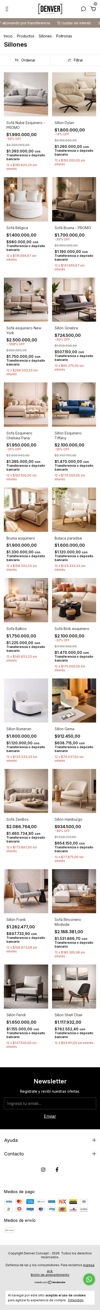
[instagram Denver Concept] (43, 1169)
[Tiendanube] (50, 1282)
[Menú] (8, 9)
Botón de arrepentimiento (50, 1275)
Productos (25, 36)
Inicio (8, 36)
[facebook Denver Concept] (57, 1169)
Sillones (46, 36)
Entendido (76, 1300)
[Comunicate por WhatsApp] (89, 1279)
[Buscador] (83, 9)
